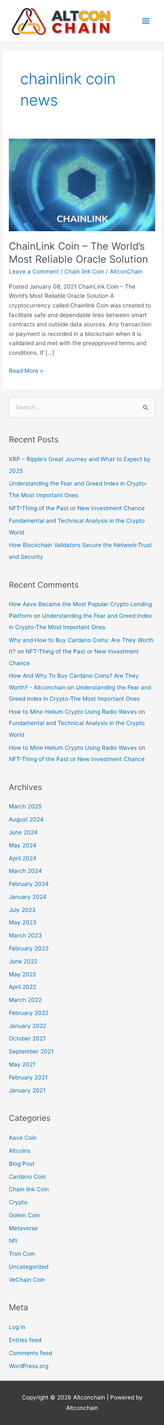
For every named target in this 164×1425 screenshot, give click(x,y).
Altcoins (19, 1150)
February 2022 (28, 1012)
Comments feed (30, 1353)
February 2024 (29, 883)
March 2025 (25, 806)
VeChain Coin (27, 1279)
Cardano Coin (27, 1176)
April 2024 (23, 858)
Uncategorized (28, 1266)
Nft (13, 1240)
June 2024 (23, 832)
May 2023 (23, 922)
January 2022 (27, 1025)
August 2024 (26, 819)
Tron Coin (22, 1253)
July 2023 (22, 909)
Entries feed (25, 1340)
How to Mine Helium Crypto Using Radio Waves (73, 711)
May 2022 (22, 974)
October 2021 (27, 1038)
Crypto (18, 1202)
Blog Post (21, 1163)
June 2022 (23, 961)
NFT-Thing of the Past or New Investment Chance (77, 508)
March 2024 (25, 870)
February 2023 (29, 948)
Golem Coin (24, 1215)
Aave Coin (23, 1137)
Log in (17, 1327)
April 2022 (22, 987)
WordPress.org (28, 1366)
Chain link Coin (84, 271)
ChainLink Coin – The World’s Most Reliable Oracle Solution (78, 252)
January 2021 (27, 1090)
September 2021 (31, 1051)
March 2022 (25, 999)
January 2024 (28, 896)
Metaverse (23, 1228)
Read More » (26, 370)
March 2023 (25, 935)
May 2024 (23, 845)
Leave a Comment (34, 271)
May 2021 (22, 1064)
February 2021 (28, 1077)
